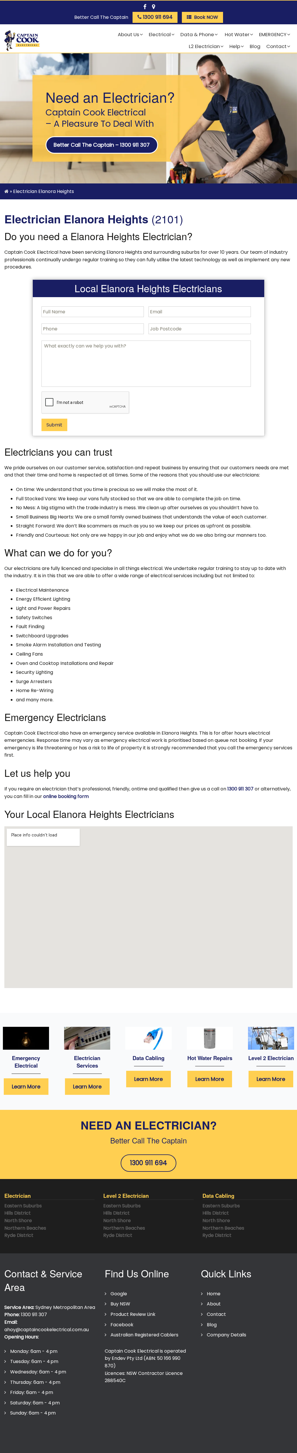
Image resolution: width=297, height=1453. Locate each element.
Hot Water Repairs (209, 1058)
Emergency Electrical (26, 1061)
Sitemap (140, 1430)
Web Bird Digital (165, 1442)
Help (234, 46)
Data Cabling (148, 1058)
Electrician (17, 1196)
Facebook (122, 1324)
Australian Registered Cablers (144, 1334)
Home (213, 1293)
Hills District (17, 1213)
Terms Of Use (60, 1430)
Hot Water (236, 34)
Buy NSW (120, 1304)
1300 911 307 (240, 789)
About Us (128, 34)
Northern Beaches (25, 1228)
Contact (276, 46)
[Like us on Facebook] (144, 6)
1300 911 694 (148, 1162)
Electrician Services (87, 1061)
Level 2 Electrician (271, 1058)
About (214, 1304)
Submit (54, 425)
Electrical (160, 34)
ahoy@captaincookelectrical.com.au (46, 1329)
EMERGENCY (273, 34)
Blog (255, 46)
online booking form (66, 796)
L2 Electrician (204, 46)
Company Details (226, 1334)
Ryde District (18, 1235)
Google (119, 1293)
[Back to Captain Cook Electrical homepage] (22, 41)
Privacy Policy (23, 1430)
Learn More (26, 1086)
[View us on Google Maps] (153, 6)
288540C (115, 1380)
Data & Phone (197, 34)
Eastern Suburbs (23, 1205)
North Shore (18, 1220)
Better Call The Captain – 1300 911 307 (102, 144)
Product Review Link (133, 1314)
